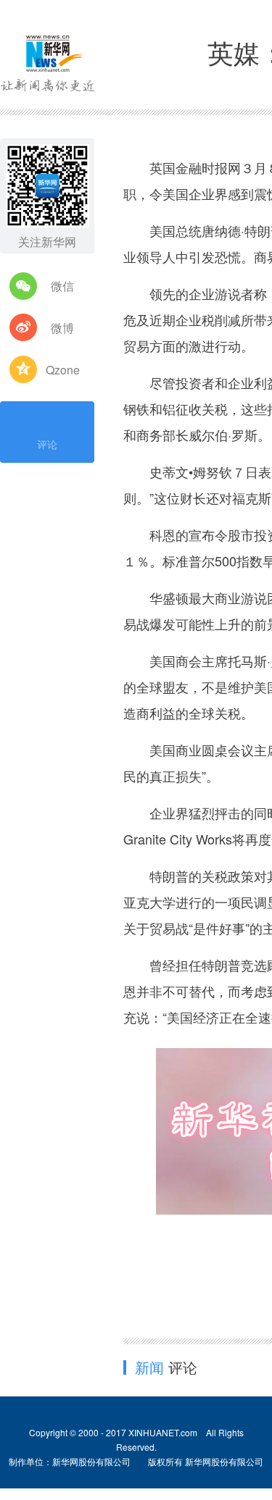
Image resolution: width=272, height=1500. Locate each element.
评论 (47, 444)
